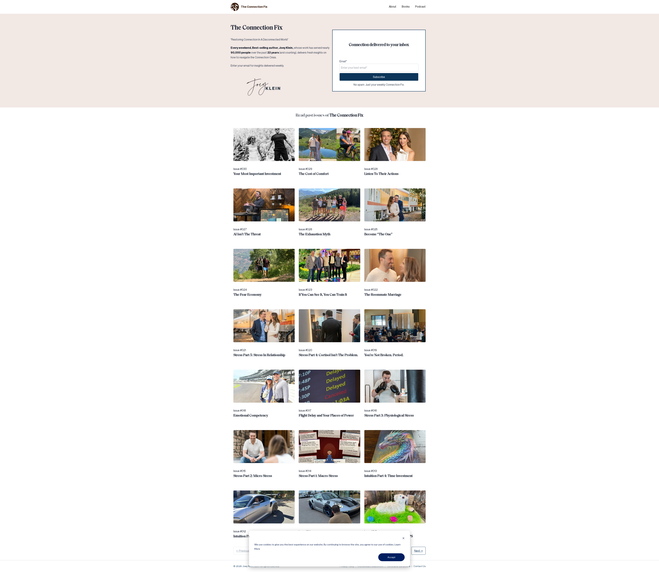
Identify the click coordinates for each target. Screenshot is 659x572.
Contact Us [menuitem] (419, 566)
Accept (391, 557)
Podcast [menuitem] (420, 6)
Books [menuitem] (406, 6)
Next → (418, 550)
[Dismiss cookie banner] (403, 538)
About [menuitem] (392, 6)
